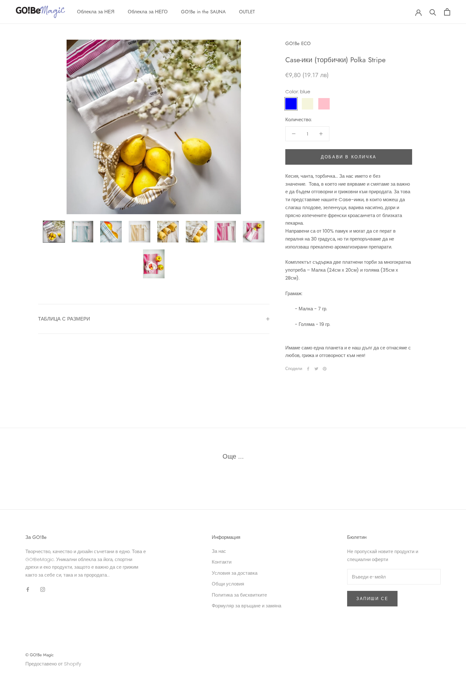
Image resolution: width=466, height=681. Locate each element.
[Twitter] (316, 369)
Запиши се (372, 599)
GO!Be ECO (298, 43)
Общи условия (228, 583)
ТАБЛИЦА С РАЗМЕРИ (64, 318)
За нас (219, 551)
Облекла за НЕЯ (95, 11)
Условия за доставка (234, 573)
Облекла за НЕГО (148, 11)
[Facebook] (308, 369)
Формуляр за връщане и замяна (246, 605)
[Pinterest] (325, 369)
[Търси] (433, 12)
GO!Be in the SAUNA (203, 11)
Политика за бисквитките (239, 595)
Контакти (221, 562)
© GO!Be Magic (39, 655)
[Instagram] (42, 589)
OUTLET (247, 11)
